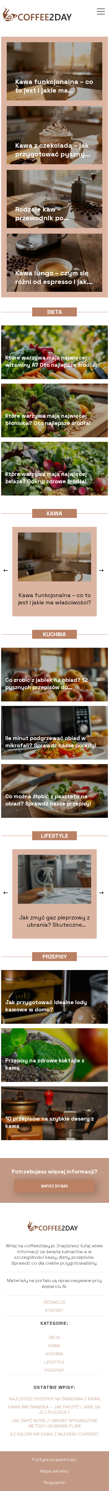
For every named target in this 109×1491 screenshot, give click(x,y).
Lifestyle (54, 835)
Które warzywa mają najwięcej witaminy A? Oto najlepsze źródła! (51, 361)
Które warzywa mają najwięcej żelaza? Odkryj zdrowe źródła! (46, 477)
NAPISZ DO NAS (54, 1186)
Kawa (54, 513)
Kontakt (54, 1310)
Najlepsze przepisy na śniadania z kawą (54, 1399)
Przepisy (54, 956)
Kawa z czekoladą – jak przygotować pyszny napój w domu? (52, 149)
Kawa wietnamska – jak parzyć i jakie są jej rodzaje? (54, 1409)
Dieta (54, 312)
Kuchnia (54, 634)
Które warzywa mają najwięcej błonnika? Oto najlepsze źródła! (48, 419)
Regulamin (54, 1482)
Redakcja (54, 1302)
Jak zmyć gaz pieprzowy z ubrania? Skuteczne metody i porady (54, 921)
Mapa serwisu (54, 1471)
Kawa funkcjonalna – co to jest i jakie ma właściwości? (54, 86)
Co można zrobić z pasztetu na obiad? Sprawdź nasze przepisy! (48, 800)
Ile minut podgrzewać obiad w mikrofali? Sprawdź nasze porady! (50, 741)
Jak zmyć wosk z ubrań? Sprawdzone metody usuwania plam (54, 1423)
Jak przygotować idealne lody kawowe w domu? (46, 1006)
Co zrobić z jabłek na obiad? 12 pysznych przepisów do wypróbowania (46, 683)
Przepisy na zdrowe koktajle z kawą (44, 1064)
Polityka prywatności (54, 1459)
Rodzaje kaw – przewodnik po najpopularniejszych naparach (49, 213)
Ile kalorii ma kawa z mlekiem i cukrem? (54, 1434)
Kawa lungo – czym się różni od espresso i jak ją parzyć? (52, 277)
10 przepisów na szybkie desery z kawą (49, 1122)
